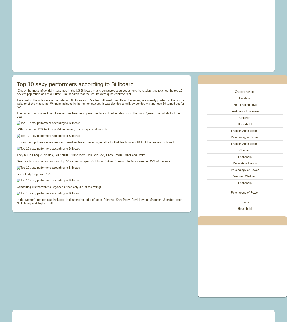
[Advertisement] (93, 35)
